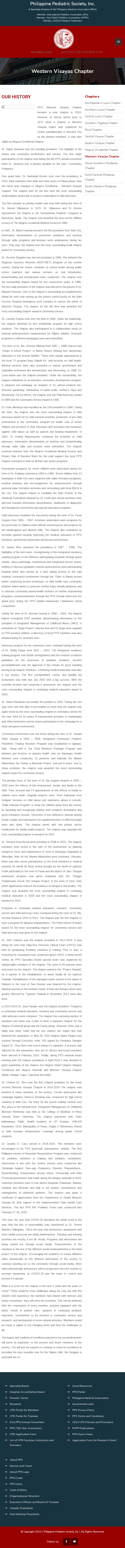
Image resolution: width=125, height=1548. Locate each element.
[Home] (64, 38)
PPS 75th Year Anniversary (26, 1428)
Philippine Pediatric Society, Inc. (61, 1531)
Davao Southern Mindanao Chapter (101, 165)
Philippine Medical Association (90, 1398)
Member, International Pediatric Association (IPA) (62, 15)
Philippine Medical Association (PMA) (77, 9)
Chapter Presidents (21, 1508)
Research (15, 1404)
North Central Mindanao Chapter (100, 177)
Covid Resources (82, 1386)
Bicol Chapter (93, 130)
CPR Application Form (23, 1434)
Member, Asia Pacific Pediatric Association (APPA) (62, 18)
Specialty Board (19, 1386)
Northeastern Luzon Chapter (103, 103)
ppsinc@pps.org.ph (41, 52)
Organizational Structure (24, 1496)
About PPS (16, 1460)
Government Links (83, 1404)
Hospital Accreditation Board (27, 1392)
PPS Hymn (16, 1484)
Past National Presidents (24, 1514)
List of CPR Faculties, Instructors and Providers (32, 1443)
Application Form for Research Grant (94, 1440)
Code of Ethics (18, 1490)
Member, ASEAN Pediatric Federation (62, 21)
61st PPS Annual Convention (27, 1422)
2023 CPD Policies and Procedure (92, 1422)
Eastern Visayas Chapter (100, 143)
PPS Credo (16, 1478)
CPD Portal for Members (24, 1410)
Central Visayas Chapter (99, 136)
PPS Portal (78, 1392)
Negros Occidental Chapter (101, 150)
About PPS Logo (19, 1472)
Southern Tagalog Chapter (101, 123)
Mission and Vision (21, 1466)
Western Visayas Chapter (102, 156)
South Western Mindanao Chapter (101, 189)
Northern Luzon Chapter (100, 110)
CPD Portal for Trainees (24, 1416)
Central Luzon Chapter (99, 116)
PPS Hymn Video (82, 1434)
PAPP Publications (83, 1428)
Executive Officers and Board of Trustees (34, 1502)
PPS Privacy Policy (83, 1410)
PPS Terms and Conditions (88, 1416)
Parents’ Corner (19, 1398)
